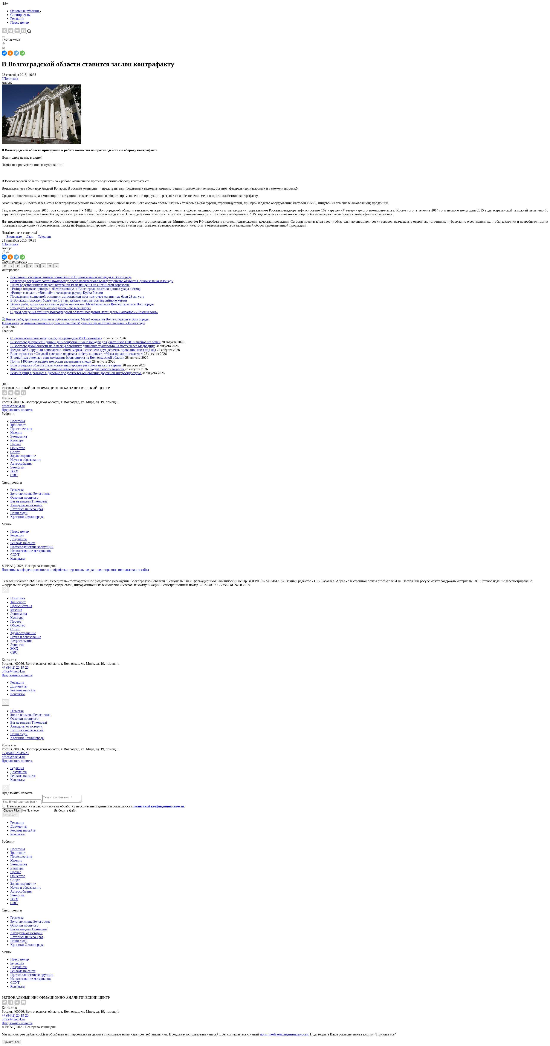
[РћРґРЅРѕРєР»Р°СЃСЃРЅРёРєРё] (10, 53)
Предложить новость (17, 410)
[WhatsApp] (22, 53)
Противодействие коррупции (31, 547)
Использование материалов (30, 551)
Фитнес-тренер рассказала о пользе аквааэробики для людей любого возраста (67, 369)
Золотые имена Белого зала (30, 493)
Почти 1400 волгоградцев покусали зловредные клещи (50, 361)
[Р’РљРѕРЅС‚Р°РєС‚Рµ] (4, 53)
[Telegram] (16, 53)
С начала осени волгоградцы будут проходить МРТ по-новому (56, 338)
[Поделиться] (3, 48)
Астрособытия (21, 463)
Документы (18, 539)
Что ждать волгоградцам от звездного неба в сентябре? (50, 308)
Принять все (11, 1042)
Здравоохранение (23, 456)
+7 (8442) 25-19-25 (15, 667)
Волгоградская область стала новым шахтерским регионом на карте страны (66, 365)
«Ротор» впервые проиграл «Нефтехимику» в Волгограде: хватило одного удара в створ (75, 289)
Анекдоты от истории (26, 505)
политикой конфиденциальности (284, 1034)
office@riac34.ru (13, 406)
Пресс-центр (19, 22)
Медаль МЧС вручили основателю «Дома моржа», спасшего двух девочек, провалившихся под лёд (83, 350)
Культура (16, 440)
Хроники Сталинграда (27, 517)
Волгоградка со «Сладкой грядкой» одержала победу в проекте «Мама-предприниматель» (76, 353)
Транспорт (18, 425)
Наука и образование (25, 459)
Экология (17, 467)
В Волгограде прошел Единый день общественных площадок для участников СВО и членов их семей (85, 342)
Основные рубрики (24, 11)
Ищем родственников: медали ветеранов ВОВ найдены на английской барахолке (70, 285)
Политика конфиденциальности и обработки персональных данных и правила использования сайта (75, 569)
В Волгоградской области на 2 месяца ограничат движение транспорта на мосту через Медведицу (82, 346)
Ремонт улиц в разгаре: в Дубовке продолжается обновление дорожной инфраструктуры (76, 373)
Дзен (30, 236)
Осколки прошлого (24, 497)
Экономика (18, 436)
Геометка (17, 490)
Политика (17, 421)
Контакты (17, 558)
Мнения (16, 432)
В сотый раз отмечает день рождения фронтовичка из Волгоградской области (67, 357)
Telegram (44, 236)
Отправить (10, 815)
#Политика (10, 78)
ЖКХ (14, 471)
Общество (17, 448)
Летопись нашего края (26, 509)
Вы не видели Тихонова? (28, 501)
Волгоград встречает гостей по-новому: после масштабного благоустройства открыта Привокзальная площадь (91, 281)
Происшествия (21, 428)
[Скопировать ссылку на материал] (3, 44)
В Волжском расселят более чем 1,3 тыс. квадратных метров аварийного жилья (68, 300)
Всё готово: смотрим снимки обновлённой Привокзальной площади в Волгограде (70, 277)
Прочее (15, 444)
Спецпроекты (20, 15)
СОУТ (15, 554)
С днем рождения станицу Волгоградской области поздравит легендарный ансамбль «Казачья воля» (84, 312)
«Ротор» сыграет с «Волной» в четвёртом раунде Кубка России (56, 292)
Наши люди (19, 513)
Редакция (17, 18)
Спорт (15, 452)
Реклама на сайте (22, 543)
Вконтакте (14, 236)
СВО (14, 475)
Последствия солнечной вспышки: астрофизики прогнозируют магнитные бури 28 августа (77, 296)
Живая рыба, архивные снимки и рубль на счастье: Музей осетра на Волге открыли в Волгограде (82, 304)
